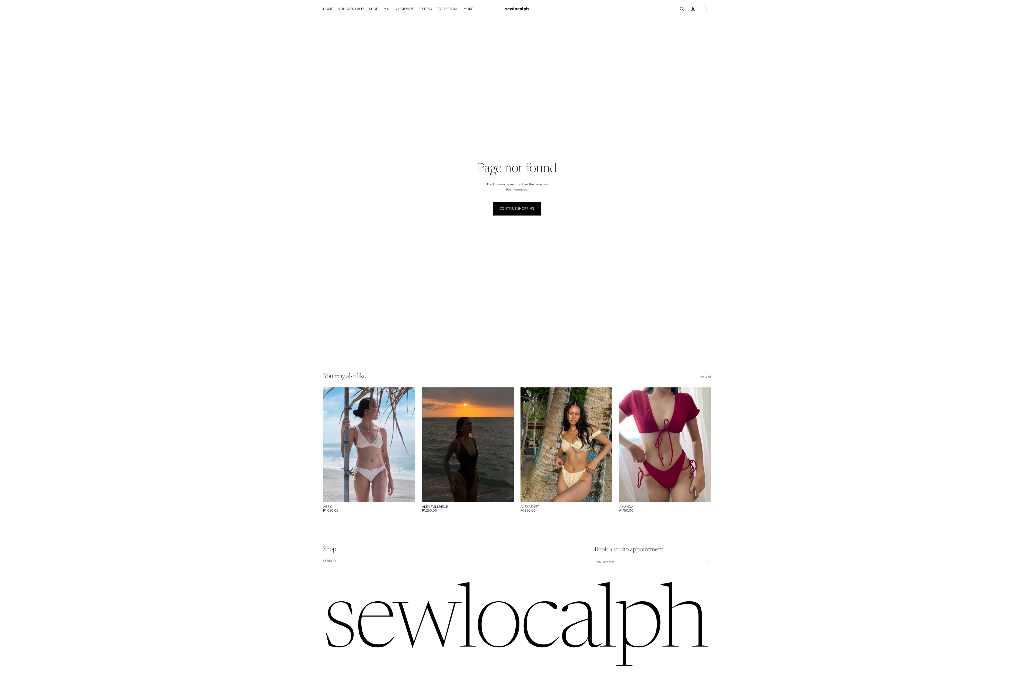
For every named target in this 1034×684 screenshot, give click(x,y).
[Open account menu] (693, 9)
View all (705, 377)
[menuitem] (468, 9)
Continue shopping (517, 208)
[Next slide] (505, 445)
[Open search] (682, 9)
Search (329, 561)
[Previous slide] (430, 445)
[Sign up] (706, 562)
